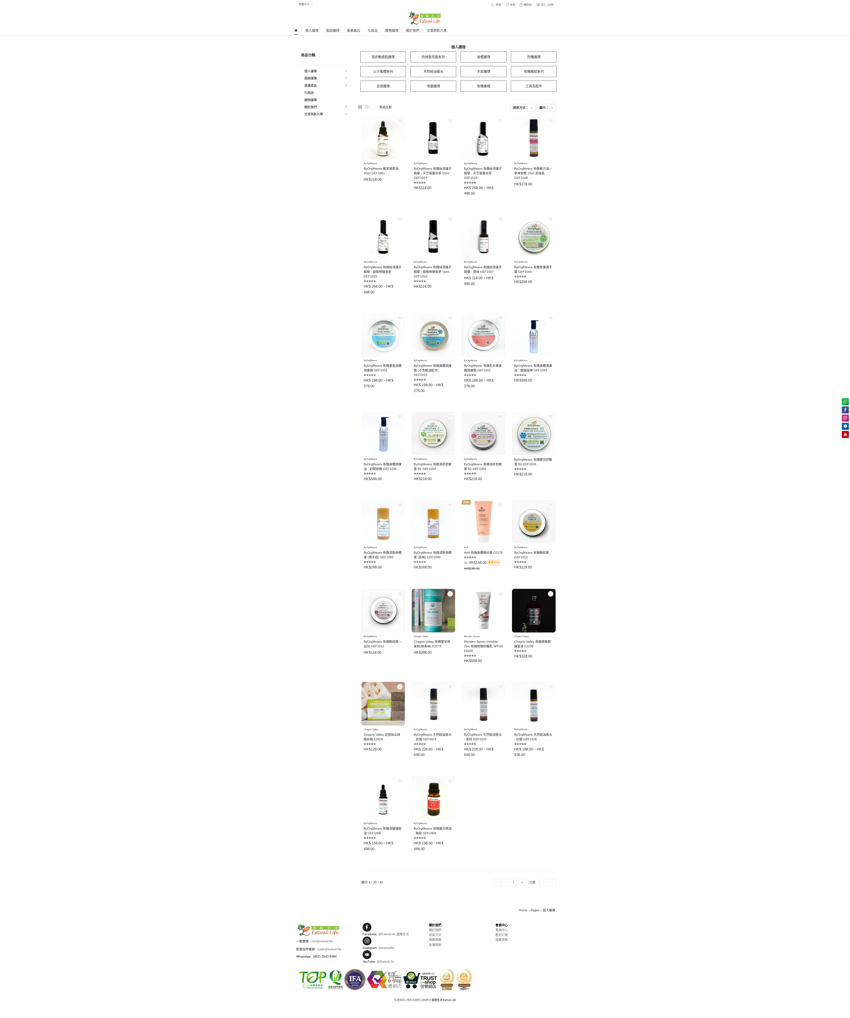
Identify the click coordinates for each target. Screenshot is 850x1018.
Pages (535, 910)
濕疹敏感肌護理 (383, 57)
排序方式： (521, 107)
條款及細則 (413, 1000)
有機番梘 (483, 86)
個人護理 (549, 910)
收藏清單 (501, 939)
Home (523, 910)
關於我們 (435, 930)
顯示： (544, 107)
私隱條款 (435, 944)
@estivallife (386, 948)
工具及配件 (533, 86)
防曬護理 (534, 57)
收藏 (512, 4)
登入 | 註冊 (547, 4)
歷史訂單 (501, 935)
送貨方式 (435, 935)
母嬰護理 (433, 86)
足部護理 (383, 86)
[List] (367, 107)
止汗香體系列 (383, 71)
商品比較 (385, 107)
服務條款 (435, 939)
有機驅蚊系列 (534, 71)
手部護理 (483, 71)
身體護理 (483, 57)
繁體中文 (304, 4)
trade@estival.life (329, 949)
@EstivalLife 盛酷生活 (393, 934)
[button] (401, 137)
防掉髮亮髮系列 (433, 57)
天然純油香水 (433, 71)
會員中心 (501, 930)
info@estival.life (322, 941)
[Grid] (360, 107)
